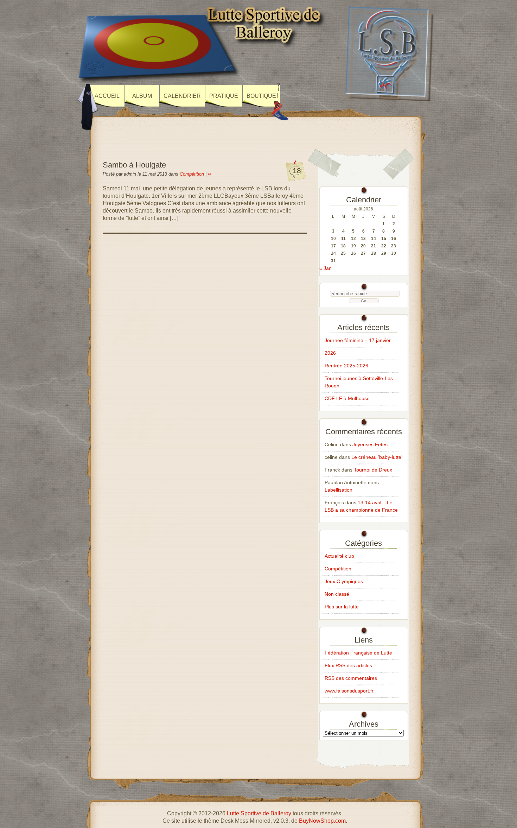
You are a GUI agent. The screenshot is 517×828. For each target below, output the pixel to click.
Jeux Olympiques (344, 581)
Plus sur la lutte (342, 606)
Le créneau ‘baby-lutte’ (376, 457)
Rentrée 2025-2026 (346, 365)
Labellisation (338, 490)
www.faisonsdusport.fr (349, 691)
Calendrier (182, 96)
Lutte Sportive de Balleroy (259, 813)
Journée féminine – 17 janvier (358, 340)
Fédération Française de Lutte (358, 653)
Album (142, 96)
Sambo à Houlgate (134, 164)
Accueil (107, 96)
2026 (330, 353)
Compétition (192, 174)
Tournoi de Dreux (373, 470)
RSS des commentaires (351, 678)
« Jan (325, 268)
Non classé (337, 594)
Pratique (223, 96)
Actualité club (339, 556)
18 (297, 170)
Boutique (261, 96)
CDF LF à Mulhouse (347, 398)
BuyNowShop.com (322, 821)
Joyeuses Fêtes (370, 444)
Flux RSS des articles (348, 665)
